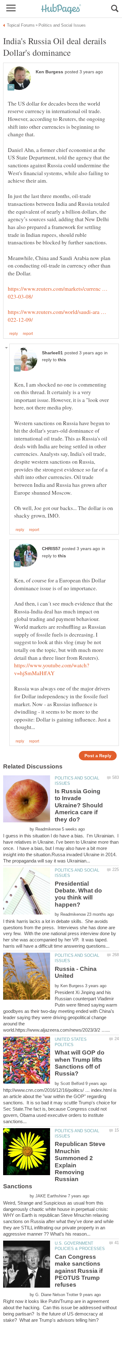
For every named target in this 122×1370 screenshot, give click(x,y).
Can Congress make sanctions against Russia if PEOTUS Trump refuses (79, 1270)
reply (13, 334)
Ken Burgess (49, 72)
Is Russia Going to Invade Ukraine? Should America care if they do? (79, 805)
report (28, 334)
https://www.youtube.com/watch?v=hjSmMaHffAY (51, 669)
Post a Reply (97, 755)
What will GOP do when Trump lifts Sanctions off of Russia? (79, 1063)
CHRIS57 (51, 548)
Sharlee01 (52, 353)
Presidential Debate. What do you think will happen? (78, 894)
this (62, 359)
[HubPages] (61, 9)
